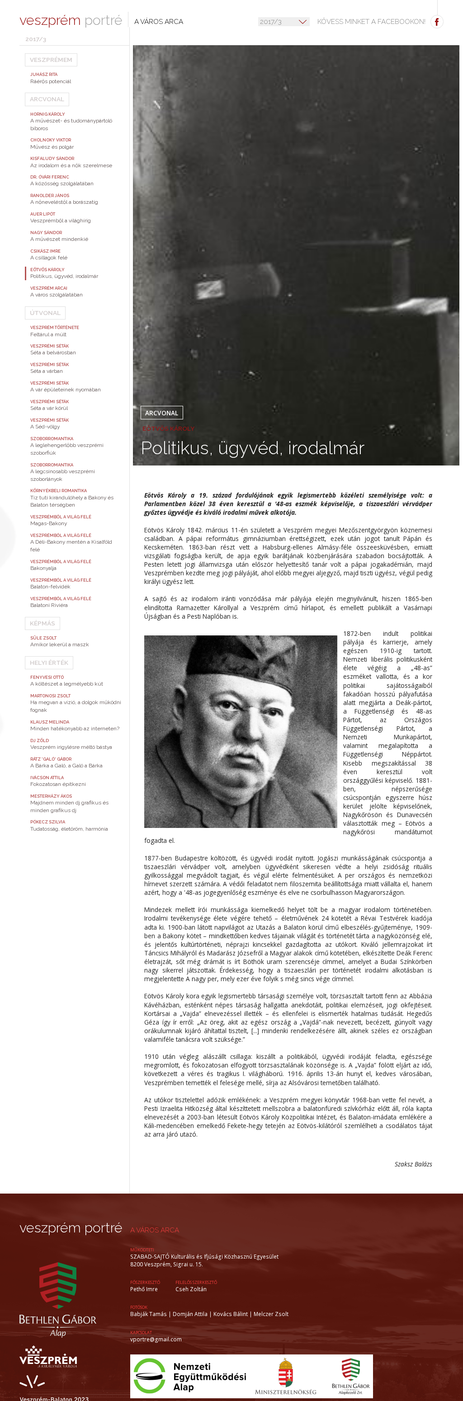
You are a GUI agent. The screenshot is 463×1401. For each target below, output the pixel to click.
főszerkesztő (145, 1282)
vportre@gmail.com (156, 1339)
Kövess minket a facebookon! (371, 22)
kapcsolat (141, 1332)
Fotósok (138, 1307)
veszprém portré (71, 1228)
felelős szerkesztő (196, 1282)
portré (71, 20)
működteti (142, 1250)
